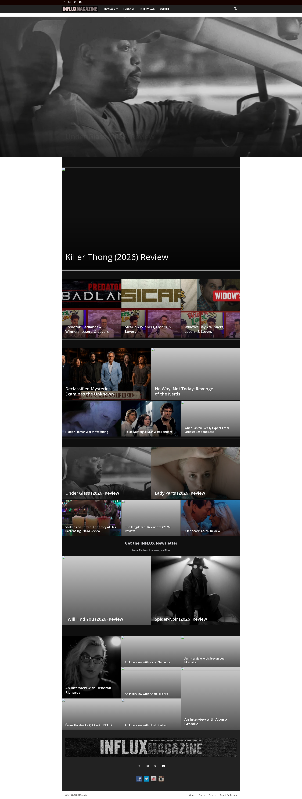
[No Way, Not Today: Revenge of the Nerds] (195, 382)
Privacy (212, 795)
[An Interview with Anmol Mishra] (151, 686)
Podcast (129, 8)
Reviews (109, 8)
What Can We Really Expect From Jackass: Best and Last (207, 430)
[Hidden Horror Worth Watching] (91, 420)
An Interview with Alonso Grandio (205, 721)
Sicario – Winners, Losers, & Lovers (148, 329)
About (192, 795)
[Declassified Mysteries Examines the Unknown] (106, 382)
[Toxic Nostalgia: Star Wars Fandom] (151, 420)
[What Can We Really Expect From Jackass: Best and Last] (210, 420)
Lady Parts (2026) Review (180, 493)
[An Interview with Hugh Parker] (151, 717)
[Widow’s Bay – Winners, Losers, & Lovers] (210, 313)
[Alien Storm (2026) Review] (210, 519)
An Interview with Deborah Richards (88, 690)
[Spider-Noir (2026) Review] (151, 218)
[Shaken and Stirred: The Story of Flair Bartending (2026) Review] (91, 519)
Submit (164, 8)
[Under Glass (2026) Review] (106, 481)
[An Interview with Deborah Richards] (91, 670)
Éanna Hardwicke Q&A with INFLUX (88, 725)
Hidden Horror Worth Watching (86, 432)
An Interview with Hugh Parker (146, 725)
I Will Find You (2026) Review (94, 619)
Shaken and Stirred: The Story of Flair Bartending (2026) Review (90, 529)
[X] (75, 2)
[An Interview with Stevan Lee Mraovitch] (210, 655)
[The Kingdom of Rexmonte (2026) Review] (151, 519)
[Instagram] (69, 2)
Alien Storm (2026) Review (202, 531)
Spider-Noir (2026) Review (116, 256)
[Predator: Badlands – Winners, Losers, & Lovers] (91, 313)
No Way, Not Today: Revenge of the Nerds (184, 391)
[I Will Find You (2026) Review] (106, 590)
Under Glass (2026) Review (110, 136)
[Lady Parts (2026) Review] (195, 481)
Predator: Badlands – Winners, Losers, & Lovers (87, 329)
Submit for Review (228, 795)
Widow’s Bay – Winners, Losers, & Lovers (204, 329)
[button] (235, 9)
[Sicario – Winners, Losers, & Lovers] (151, 313)
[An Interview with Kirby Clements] (151, 655)
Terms (202, 795)
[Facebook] (64, 2)
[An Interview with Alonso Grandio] (210, 702)
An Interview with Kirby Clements (147, 662)
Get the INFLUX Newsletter (151, 543)
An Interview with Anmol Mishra (146, 694)
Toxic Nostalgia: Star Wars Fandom (148, 432)
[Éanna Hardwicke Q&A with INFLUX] (91, 717)
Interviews (147, 8)
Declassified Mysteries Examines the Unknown (89, 391)
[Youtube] (80, 2)
